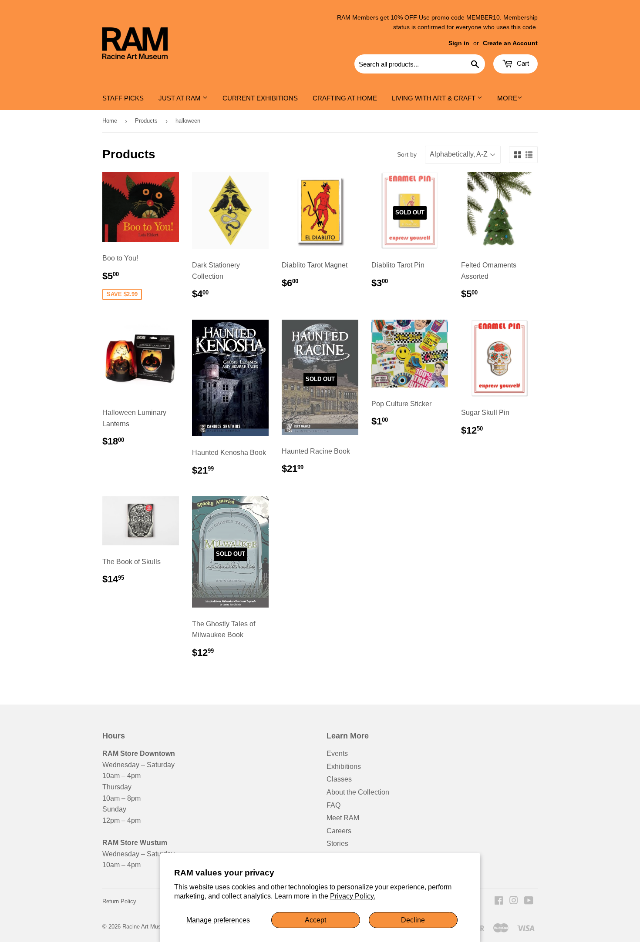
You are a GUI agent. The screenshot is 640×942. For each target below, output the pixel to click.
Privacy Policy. (352, 896)
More (507, 98)
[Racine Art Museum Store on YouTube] (528, 901)
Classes (339, 779)
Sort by (407, 154)
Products (146, 120)
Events (337, 753)
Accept (315, 920)
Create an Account (510, 43)
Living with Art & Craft (434, 98)
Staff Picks (123, 98)
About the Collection (358, 792)
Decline (413, 920)
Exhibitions (344, 766)
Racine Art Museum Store (154, 926)
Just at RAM (180, 98)
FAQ (333, 805)
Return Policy (119, 901)
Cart (522, 63)
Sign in (458, 43)
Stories (337, 843)
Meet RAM (343, 818)
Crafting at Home (345, 98)
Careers (339, 831)
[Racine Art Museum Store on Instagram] (513, 901)
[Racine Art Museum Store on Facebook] (498, 901)
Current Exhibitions (260, 98)
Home (109, 120)
